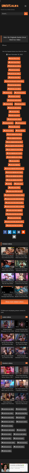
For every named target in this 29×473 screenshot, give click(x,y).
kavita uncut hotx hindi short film (15, 198)
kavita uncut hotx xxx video (15, 225)
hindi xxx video (9, 130)
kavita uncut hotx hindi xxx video (15, 206)
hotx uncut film (15, 160)
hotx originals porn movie (14, 153)
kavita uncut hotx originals (14, 210)
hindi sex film (8, 104)
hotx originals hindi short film (15, 145)
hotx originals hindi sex (15, 138)
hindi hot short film (14, 77)
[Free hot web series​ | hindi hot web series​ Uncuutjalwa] (12, 5)
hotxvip (9, 183)
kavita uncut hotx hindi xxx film (15, 202)
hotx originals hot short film (15, 149)
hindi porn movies (14, 96)
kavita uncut (19, 183)
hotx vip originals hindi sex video (15, 168)
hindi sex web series (15, 107)
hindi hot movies (15, 69)
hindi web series (15, 126)
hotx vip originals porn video (15, 172)
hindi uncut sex (8, 123)
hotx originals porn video (15, 157)
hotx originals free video (15, 134)
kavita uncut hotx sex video (15, 214)
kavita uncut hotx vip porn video (15, 221)
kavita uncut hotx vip (15, 217)
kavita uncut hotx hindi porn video (14, 195)
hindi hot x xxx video (15, 88)
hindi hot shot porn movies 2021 (15, 81)
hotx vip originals (15, 164)
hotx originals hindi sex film (15, 142)
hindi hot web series (15, 85)
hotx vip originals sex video (15, 176)
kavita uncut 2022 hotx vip (15, 191)
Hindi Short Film (15, 58)
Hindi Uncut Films (14, 62)
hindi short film (15, 111)
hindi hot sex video (15, 73)
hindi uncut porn (15, 115)
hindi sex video (20, 104)
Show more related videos (14, 302)
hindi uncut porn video (14, 119)
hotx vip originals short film (15, 179)
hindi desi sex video (15, 66)
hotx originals (21, 130)
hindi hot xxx (8, 92)
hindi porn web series (14, 100)
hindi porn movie (20, 92)
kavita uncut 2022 (14, 187)
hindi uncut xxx (21, 123)
